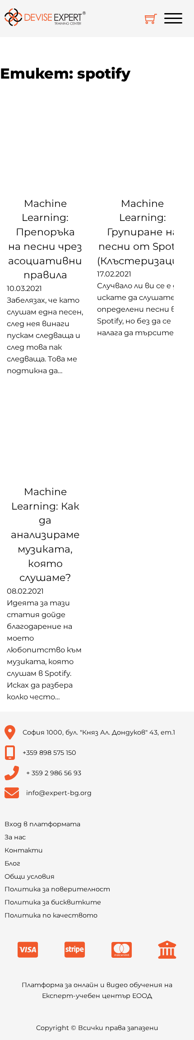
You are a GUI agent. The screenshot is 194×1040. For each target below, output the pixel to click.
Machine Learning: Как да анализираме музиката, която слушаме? (45, 535)
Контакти (24, 850)
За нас (15, 837)
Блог (12, 863)
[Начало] (45, 19)
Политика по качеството (51, 915)
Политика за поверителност (57, 889)
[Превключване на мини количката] (151, 19)
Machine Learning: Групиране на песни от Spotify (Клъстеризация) (142, 232)
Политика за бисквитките (53, 902)
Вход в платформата (42, 824)
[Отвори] (173, 18)
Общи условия (30, 876)
